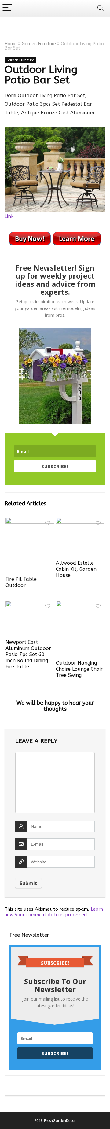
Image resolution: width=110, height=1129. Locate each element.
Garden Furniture (39, 43)
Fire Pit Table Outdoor (21, 582)
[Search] (100, 8)
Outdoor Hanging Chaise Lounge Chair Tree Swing (79, 669)
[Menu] (7, 8)
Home (11, 43)
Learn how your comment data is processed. (54, 911)
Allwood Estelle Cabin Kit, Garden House (76, 569)
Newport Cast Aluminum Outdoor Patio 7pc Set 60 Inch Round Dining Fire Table (28, 654)
